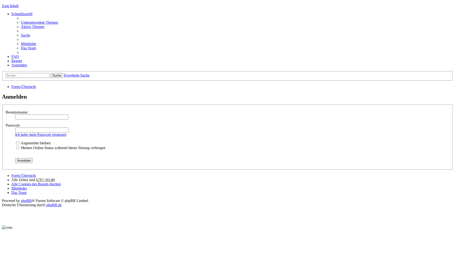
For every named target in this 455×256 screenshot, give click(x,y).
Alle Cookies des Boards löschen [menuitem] (36, 184)
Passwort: (13, 125)
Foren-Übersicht (23, 87)
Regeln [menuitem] (16, 61)
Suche (56, 75)
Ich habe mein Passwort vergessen (40, 135)
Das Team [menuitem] (28, 48)
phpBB (26, 201)
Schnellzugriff (21, 14)
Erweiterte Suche (77, 75)
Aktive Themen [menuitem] (32, 27)
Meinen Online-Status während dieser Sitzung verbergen (62, 148)
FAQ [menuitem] (15, 57)
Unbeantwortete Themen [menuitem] (39, 22)
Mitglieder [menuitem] (28, 44)
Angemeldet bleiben (35, 143)
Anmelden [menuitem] (19, 65)
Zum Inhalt (10, 6)
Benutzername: (17, 112)
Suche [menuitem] (25, 35)
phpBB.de (54, 205)
